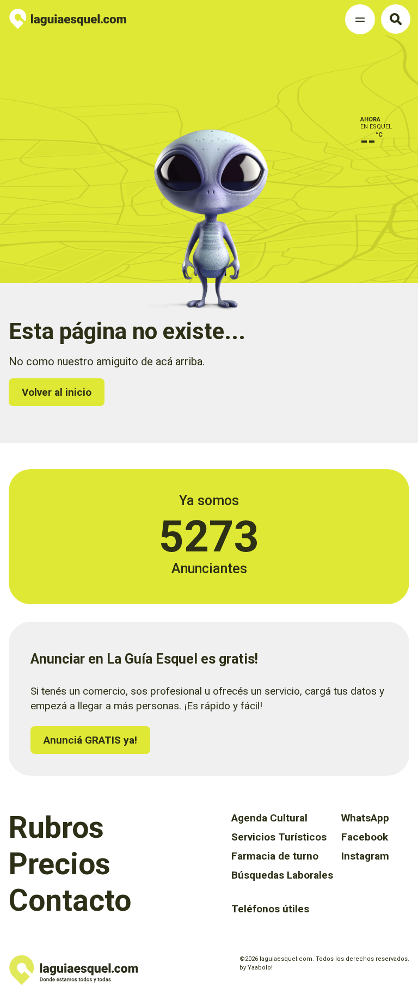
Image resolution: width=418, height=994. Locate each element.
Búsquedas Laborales (282, 875)
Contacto (70, 900)
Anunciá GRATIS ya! (90, 740)
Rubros (56, 827)
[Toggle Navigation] (360, 19)
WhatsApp (365, 818)
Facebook (364, 837)
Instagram (365, 856)
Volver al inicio (56, 392)
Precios (59, 864)
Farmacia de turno (274, 856)
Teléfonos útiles (270, 909)
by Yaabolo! (256, 967)
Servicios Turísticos (279, 837)
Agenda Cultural (269, 818)
